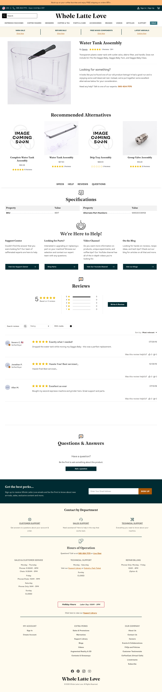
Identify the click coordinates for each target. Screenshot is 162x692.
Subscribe (132, 664)
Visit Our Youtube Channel (97, 267)
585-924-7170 (84, 553)
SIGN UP (145, 491)
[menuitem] (29, 630)
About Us (132, 631)
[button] (81, 297)
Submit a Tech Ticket (92, 568)
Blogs (81, 643)
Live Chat (97, 553)
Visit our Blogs (132, 267)
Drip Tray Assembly (100, 158)
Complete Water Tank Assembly (22, 159)
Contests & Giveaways (81, 656)
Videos (81, 647)
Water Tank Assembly (61, 158)
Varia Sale (20, 30)
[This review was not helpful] (154, 354)
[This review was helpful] (149, 354)
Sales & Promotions (81, 631)
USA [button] (7, 8)
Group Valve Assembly (140, 158)
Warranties (81, 635)
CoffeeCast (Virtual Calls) (132, 656)
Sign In (30, 631)
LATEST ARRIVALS (142, 30)
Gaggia (84, 49)
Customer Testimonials (132, 651)
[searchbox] (14, 326)
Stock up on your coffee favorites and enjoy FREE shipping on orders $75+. (81, 3)
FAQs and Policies (132, 647)
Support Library (74, 568)
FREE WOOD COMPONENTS (101, 30)
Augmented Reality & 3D (81, 651)
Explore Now (141, 34)
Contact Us (132, 635)
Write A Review (117, 304)
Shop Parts (52, 267)
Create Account (29, 635)
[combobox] (22, 16)
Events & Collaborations (132, 643)
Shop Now (20, 34)
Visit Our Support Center (18, 267)
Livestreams (132, 660)
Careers (132, 639)
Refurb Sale (60, 30)
